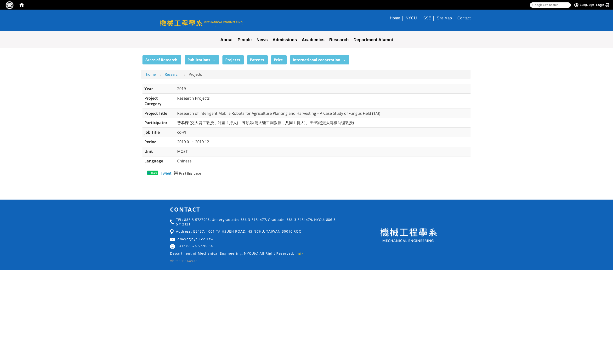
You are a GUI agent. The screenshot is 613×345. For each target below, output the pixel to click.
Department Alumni (373, 39)
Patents (257, 59)
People (245, 39)
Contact (464, 18)
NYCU (411, 18)
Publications (198, 59)
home (151, 74)
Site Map (444, 18)
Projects (232, 59)
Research (339, 39)
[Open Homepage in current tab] (22, 5)
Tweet (166, 173)
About (226, 39)
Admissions (284, 39)
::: (140, 58)
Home (395, 18)
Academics (313, 39)
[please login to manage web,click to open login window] (10, 5)
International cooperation (316, 59)
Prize (278, 59)
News (262, 39)
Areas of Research (161, 59)
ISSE (426, 18)
